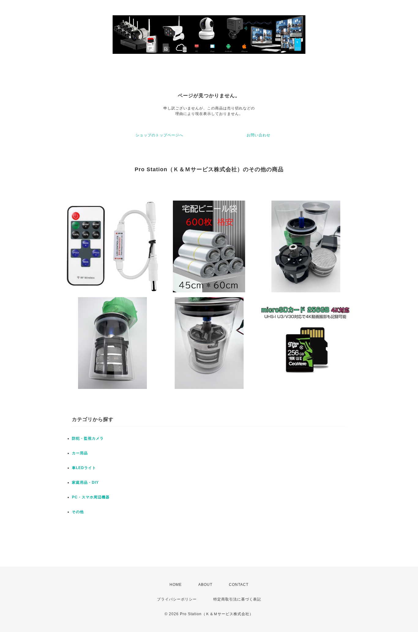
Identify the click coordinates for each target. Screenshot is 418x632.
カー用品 (80, 453)
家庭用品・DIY (85, 482)
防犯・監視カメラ (88, 438)
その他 (78, 512)
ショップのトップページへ (159, 135)
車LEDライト (84, 468)
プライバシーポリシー (177, 599)
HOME (176, 584)
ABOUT (205, 584)
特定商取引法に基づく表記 (237, 599)
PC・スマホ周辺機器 (91, 497)
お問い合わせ (259, 135)
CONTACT (238, 584)
